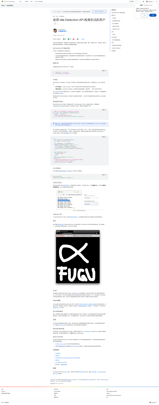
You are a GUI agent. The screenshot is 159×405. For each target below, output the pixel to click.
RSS (107, 397)
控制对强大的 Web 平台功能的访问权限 (87, 304)
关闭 (145, 15)
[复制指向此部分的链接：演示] (57, 221)
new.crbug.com (88, 331)
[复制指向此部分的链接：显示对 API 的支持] (64, 337)
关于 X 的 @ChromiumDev (112, 391)
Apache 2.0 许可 (89, 379)
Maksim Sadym (82, 372)
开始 (153, 15)
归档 (55, 395)
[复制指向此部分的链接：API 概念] (59, 80)
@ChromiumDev (75, 346)
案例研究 (27, 1)
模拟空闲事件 (66, 185)
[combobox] (135, 1)
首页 (54, 16)
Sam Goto (65, 372)
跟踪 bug (57, 360)
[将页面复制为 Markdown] (55, 24)
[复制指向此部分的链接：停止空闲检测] (61, 168)
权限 (83, 306)
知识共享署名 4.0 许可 (70, 379)
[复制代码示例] (105, 71)
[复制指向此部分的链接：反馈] (57, 319)
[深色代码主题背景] (103, 71)
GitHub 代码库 (62, 325)
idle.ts (77, 293)
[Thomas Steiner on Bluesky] (64, 32)
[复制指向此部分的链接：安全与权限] (61, 300)
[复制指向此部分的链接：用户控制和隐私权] (64, 311)
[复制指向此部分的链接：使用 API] (60, 63)
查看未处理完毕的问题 (5, 393)
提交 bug (3, 391)
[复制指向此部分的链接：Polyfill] (58, 290)
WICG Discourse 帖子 (62, 344)
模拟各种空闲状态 (74, 217)
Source (83, 39)
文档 (20, 1)
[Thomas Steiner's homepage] (66, 32)
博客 (31, 1)
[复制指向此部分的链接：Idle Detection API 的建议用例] (71, 48)
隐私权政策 (6, 402)
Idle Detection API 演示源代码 (73, 357)
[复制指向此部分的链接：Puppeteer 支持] (63, 214)
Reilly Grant (55, 373)
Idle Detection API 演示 (60, 357)
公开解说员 (57, 353)
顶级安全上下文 (57, 307)
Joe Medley (93, 372)
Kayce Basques (100, 372)
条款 (2, 402)
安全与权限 (60, 93)
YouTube (108, 393)
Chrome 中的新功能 (39, 1)
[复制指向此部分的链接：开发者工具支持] (63, 182)
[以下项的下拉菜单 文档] (22, 1)
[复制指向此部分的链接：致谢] (57, 368)
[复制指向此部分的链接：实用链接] (60, 350)
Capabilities (9, 5)
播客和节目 (56, 397)
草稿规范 (57, 355)
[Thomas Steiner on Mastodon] (62, 32)
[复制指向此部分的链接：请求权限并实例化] (64, 101)
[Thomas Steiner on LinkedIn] (60, 32)
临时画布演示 (61, 224)
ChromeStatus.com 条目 (61, 362)
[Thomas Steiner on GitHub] (59, 32)
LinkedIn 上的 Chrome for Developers (114, 395)
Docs (2, 5)
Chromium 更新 (57, 391)
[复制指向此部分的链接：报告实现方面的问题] (65, 329)
